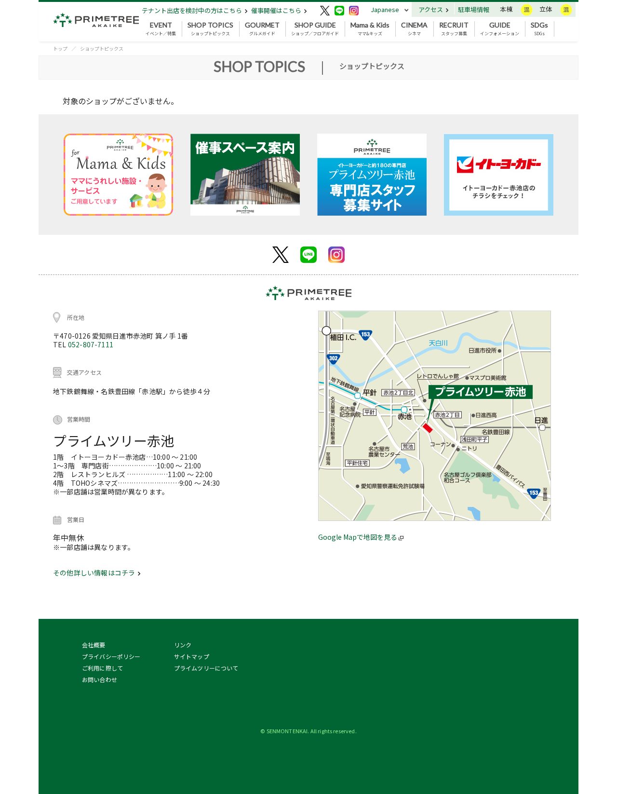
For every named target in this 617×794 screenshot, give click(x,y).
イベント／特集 (161, 29)
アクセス (431, 9)
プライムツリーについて (206, 668)
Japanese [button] (385, 9)
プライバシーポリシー (111, 656)
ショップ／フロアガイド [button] (315, 29)
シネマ (414, 29)
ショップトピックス (210, 29)
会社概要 (94, 645)
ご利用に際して (102, 668)
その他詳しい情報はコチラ (94, 572)
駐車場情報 (473, 9)
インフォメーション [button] (499, 29)
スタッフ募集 (454, 29)
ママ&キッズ (369, 29)
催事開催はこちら (277, 10)
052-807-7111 (90, 344)
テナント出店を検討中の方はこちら (192, 10)
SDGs (539, 29)
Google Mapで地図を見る (358, 537)
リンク (182, 645)
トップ (60, 48)
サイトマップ (191, 656)
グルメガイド (262, 29)
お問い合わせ (99, 679)
